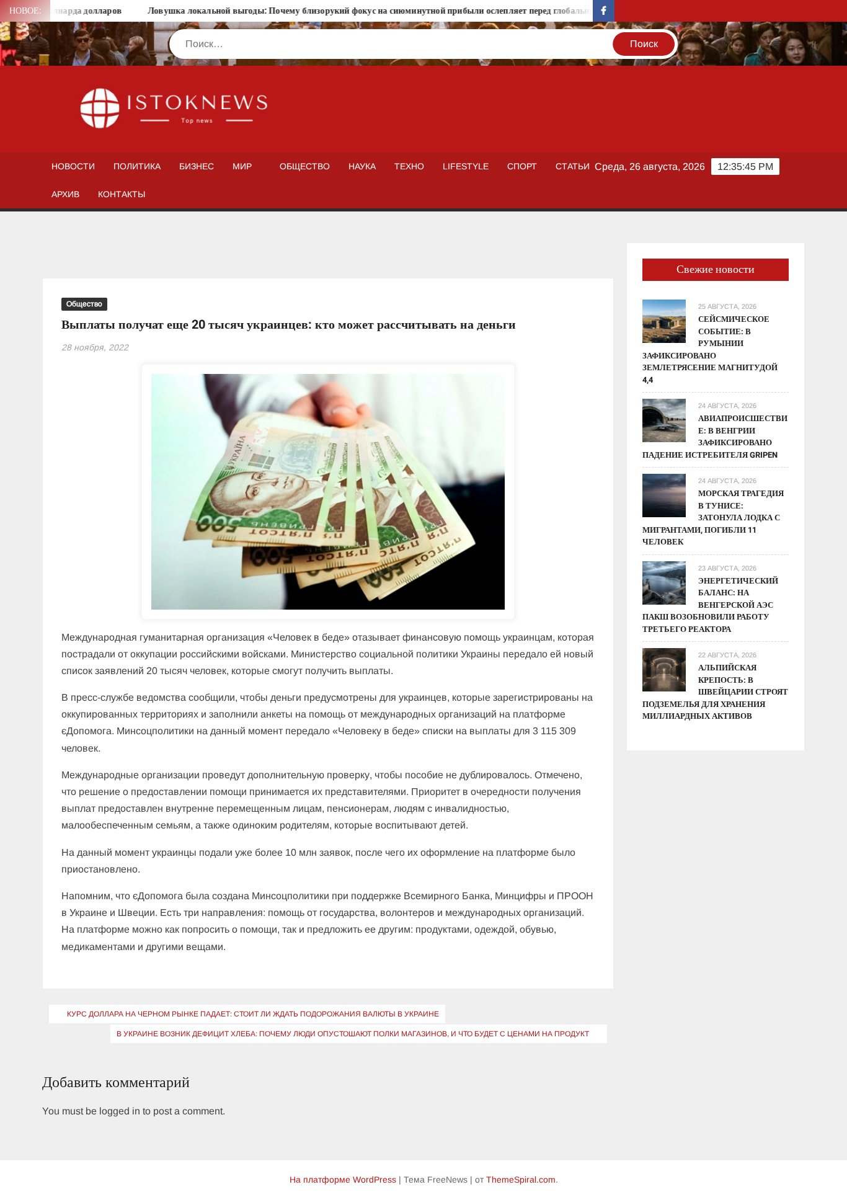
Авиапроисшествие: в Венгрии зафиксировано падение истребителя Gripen (714, 436)
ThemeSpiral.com (521, 1179)
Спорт (522, 166)
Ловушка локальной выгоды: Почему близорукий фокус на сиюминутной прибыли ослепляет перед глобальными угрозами (369, 10)
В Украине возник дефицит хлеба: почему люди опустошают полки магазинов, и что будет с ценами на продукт (353, 1033)
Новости (73, 166)
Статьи (573, 166)
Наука (362, 166)
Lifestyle (466, 166)
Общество (305, 166)
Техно (409, 166)
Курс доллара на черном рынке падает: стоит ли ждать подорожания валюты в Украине (253, 1014)
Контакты (121, 194)
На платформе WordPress (343, 1179)
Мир (242, 166)
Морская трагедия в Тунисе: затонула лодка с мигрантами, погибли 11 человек (713, 517)
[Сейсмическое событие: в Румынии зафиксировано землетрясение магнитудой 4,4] (664, 320)
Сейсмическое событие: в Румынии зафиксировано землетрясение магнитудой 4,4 (710, 349)
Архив (65, 194)
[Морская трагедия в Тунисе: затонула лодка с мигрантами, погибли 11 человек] (664, 494)
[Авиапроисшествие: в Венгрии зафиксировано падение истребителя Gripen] (664, 419)
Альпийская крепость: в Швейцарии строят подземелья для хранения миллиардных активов (715, 692)
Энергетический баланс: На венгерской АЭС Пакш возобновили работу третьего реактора (710, 605)
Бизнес (196, 166)
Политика (137, 166)
